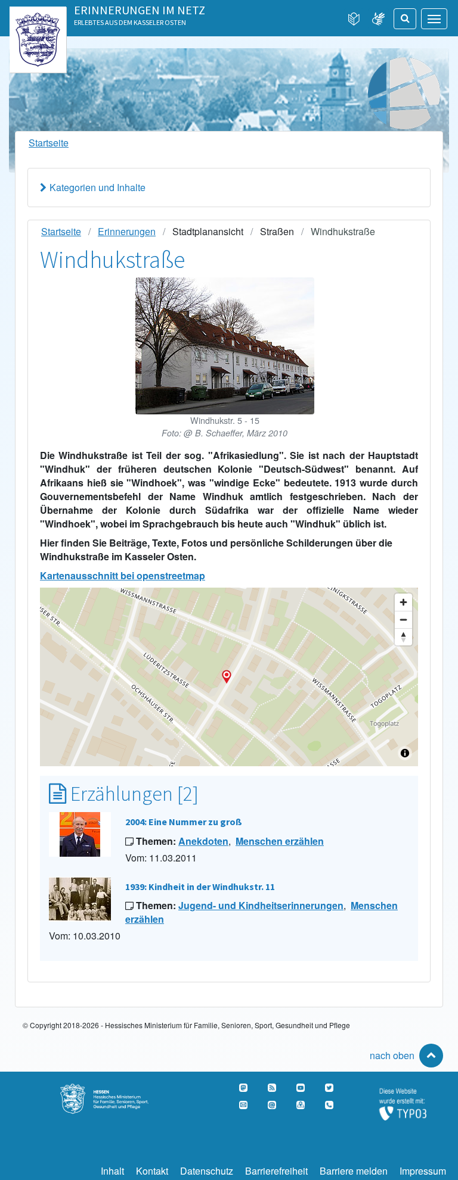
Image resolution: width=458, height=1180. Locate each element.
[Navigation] (434, 18)
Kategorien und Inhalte (97, 187)
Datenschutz (206, 1171)
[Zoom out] (403, 619)
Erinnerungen (127, 231)
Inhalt (112, 1171)
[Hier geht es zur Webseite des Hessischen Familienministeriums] (114, 1090)
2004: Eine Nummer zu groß (183, 822)
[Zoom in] (403, 602)
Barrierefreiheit (276, 1171)
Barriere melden (354, 1171)
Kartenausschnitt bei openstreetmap (122, 575)
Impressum (423, 1171)
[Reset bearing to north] (403, 636)
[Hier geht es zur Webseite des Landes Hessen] (38, 19)
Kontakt (152, 1171)
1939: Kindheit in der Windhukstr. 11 (200, 886)
